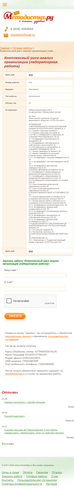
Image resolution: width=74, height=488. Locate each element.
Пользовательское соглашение (37, 480)
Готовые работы (22, 47)
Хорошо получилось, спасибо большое (25, 402)
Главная (5, 47)
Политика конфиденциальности (22, 483)
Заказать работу (12, 476)
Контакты (8, 480)
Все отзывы (8, 443)
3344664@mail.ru (22, 35)
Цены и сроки (10, 472)
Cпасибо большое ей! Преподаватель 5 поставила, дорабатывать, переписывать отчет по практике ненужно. (34, 431)
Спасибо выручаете (14, 416)
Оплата (27, 472)
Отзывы (57, 472)
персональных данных (18, 336)
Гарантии (42, 472)
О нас (54, 476)
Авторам (51, 483)
